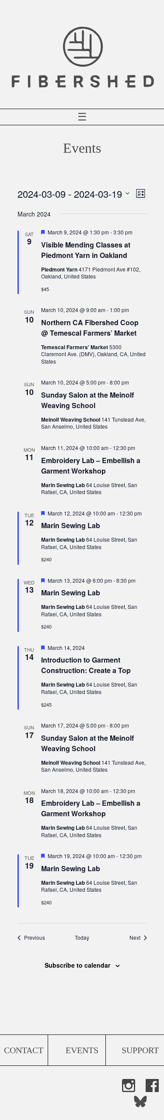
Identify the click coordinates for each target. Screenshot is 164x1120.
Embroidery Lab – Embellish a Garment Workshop (90, 465)
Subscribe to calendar (77, 965)
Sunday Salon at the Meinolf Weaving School (87, 400)
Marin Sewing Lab (70, 525)
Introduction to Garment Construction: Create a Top (86, 665)
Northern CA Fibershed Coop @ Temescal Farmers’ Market (90, 327)
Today (82, 937)
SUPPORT (140, 1050)
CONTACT (23, 1050)
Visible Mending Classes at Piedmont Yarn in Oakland (85, 250)
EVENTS (82, 1050)
